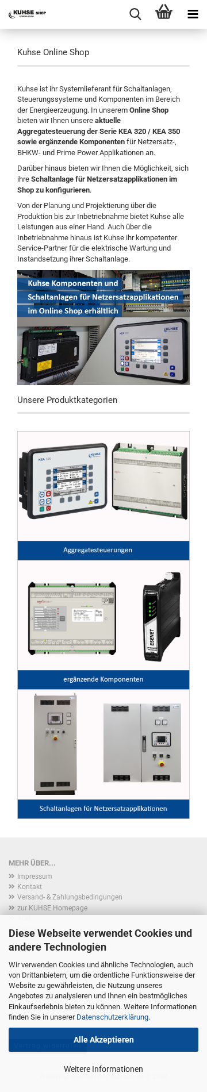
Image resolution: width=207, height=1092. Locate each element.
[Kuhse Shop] (23, 14)
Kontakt (29, 887)
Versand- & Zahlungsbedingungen (69, 897)
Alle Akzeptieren (104, 1039)
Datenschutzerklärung (112, 1017)
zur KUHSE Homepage (52, 908)
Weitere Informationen (103, 1069)
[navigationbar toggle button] (192, 14)
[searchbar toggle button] (135, 14)
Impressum (34, 876)
